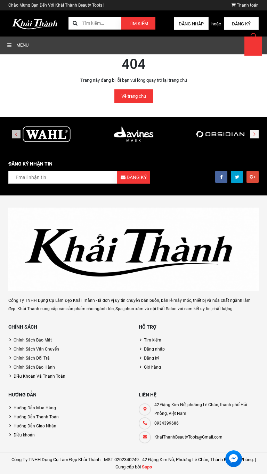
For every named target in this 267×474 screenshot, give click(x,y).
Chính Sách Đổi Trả (32, 358)
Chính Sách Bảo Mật (33, 340)
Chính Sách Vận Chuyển (36, 349)
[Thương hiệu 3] (220, 134)
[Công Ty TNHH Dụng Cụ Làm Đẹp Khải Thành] (133, 249)
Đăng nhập (191, 23)
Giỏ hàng (152, 367)
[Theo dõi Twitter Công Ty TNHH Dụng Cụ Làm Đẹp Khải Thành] (237, 177)
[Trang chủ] (35, 23)
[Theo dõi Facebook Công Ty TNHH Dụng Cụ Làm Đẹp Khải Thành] (221, 177)
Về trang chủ (133, 96)
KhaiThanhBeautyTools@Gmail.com (188, 437)
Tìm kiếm (138, 23)
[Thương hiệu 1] (46, 134)
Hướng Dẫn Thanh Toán (36, 417)
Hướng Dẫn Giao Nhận (35, 426)
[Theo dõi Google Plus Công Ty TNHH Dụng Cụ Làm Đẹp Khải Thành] (252, 177)
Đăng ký (241, 23)
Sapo (147, 466)
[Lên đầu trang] (257, 461)
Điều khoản (24, 435)
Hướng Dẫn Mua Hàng (35, 407)
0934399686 (166, 423)
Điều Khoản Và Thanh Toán (39, 376)
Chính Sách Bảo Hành (34, 367)
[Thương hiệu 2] (133, 134)
